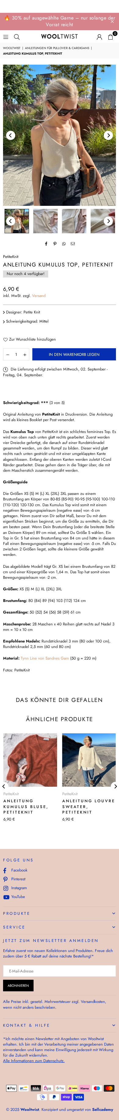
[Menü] (5, 36)
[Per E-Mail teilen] (72, 243)
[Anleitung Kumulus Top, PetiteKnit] (17, 221)
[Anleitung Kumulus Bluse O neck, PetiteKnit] (77, 760)
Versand (38, 296)
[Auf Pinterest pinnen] (55, 243)
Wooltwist (11, 48)
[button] (110, 36)
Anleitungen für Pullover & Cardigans (57, 48)
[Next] (108, 135)
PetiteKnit (10, 256)
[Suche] (16, 36)
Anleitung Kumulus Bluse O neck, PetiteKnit (74, 806)
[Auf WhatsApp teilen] (64, 243)
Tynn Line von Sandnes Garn (45, 658)
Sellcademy (102, 1109)
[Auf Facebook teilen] (46, 243)
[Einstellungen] (99, 36)
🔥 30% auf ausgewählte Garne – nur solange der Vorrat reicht (59, 21)
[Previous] (10, 135)
